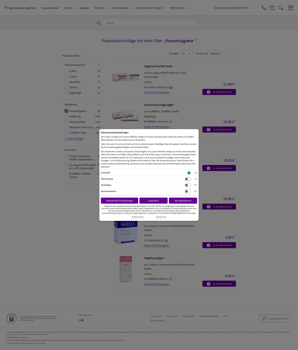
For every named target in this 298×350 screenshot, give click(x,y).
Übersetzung (107, 178)
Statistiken (106, 185)
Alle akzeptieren (183, 200)
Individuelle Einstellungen (119, 200)
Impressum (161, 216)
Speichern (153, 200)
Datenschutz (137, 216)
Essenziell (105, 172)
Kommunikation (108, 191)
